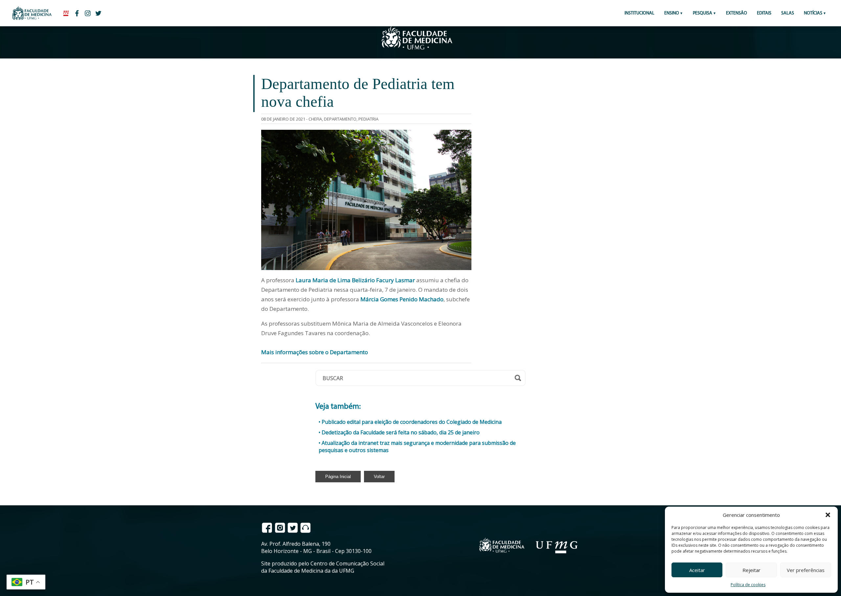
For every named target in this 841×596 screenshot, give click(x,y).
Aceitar (697, 570)
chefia (315, 119)
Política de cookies (748, 584)
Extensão (736, 13)
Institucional (639, 13)
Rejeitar (751, 570)
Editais (764, 13)
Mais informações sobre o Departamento (314, 352)
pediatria (368, 119)
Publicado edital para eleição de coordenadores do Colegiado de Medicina (412, 421)
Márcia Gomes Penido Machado (401, 299)
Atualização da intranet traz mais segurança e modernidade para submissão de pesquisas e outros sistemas (417, 446)
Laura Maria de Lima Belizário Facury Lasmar (355, 280)
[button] (828, 515)
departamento (340, 119)
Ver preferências (806, 570)
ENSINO (671, 13)
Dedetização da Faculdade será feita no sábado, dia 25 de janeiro (401, 432)
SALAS (787, 13)
